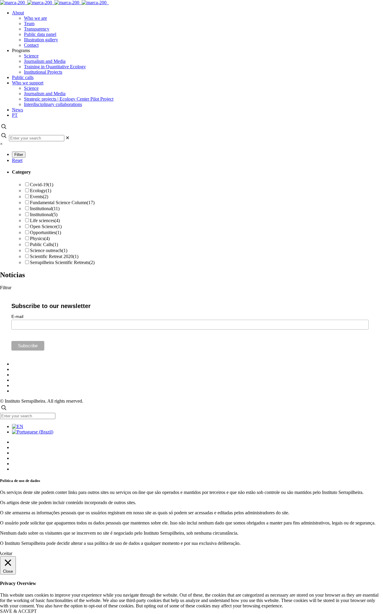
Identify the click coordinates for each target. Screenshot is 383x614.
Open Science (46, 226)
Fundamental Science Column (62, 202)
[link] (67, 137)
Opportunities (45, 232)
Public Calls (44, 244)
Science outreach (48, 250)
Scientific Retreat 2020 (54, 256)
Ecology (40, 190)
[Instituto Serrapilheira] (54, 2)
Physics (40, 238)
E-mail (17, 316)
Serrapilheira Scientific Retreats (62, 262)
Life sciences (45, 220)
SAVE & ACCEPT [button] (18, 611)
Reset (17, 160)
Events (39, 196)
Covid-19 (41, 184)
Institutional (45, 208)
